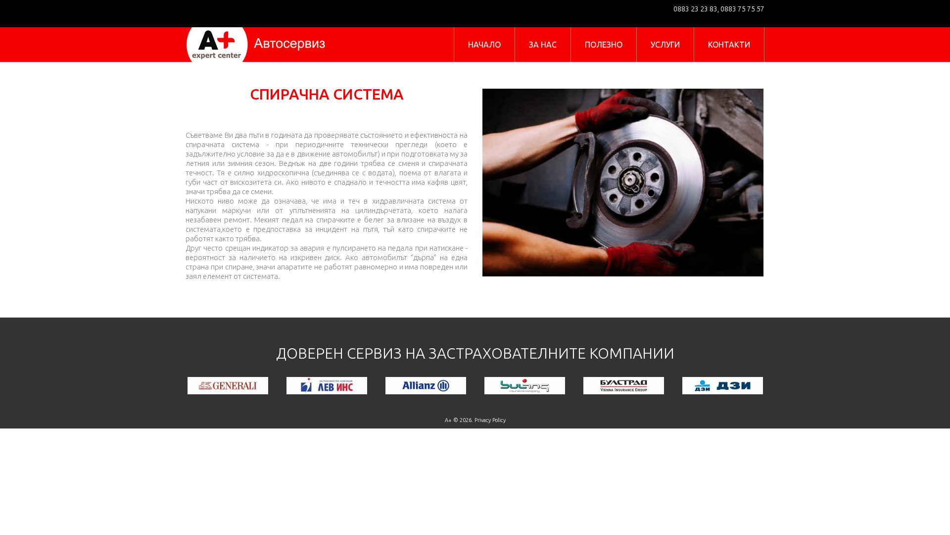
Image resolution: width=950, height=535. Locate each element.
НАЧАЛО (484, 44)
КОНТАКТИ (729, 44)
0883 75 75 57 (741, 9)
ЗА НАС (543, 44)
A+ (448, 420)
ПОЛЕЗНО (603, 44)
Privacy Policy (490, 420)
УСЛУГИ (665, 44)
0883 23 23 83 (695, 9)
